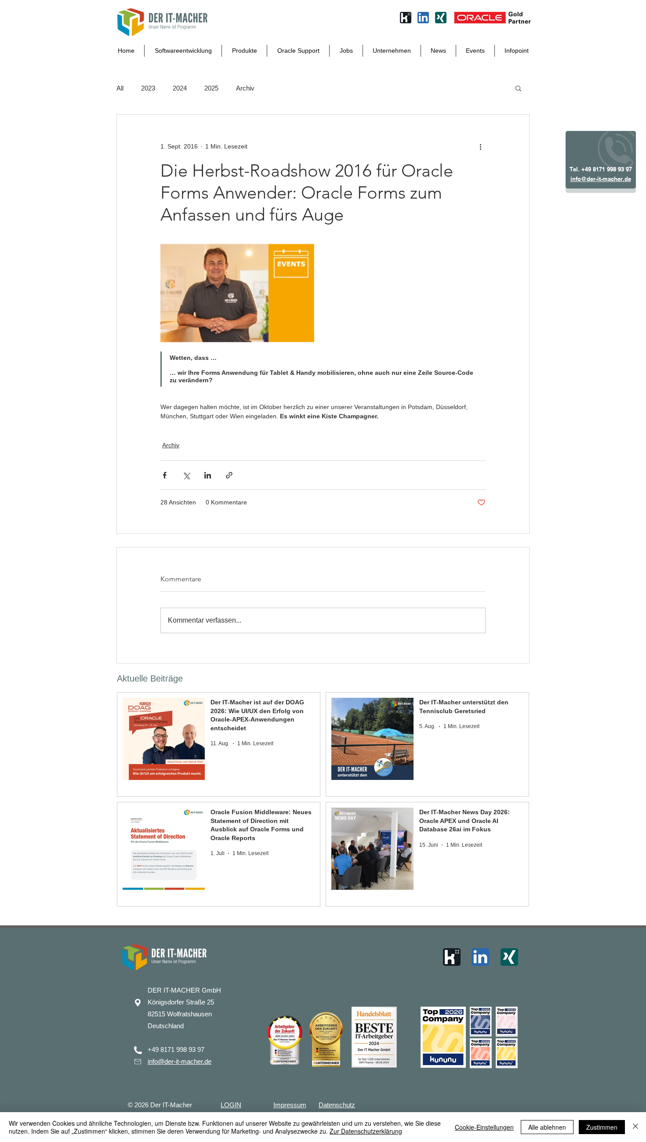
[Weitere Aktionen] (480, 146)
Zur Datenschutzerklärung (366, 1131)
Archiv (245, 88)
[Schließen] (635, 1127)
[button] (518, 87)
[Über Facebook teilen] (164, 475)
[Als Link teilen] (229, 475)
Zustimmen (601, 1127)
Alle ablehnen (547, 1127)
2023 (148, 88)
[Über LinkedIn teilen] (207, 475)
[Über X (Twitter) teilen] (186, 475)
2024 (180, 88)
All (119, 88)
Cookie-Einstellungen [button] (484, 1127)
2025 (211, 88)
